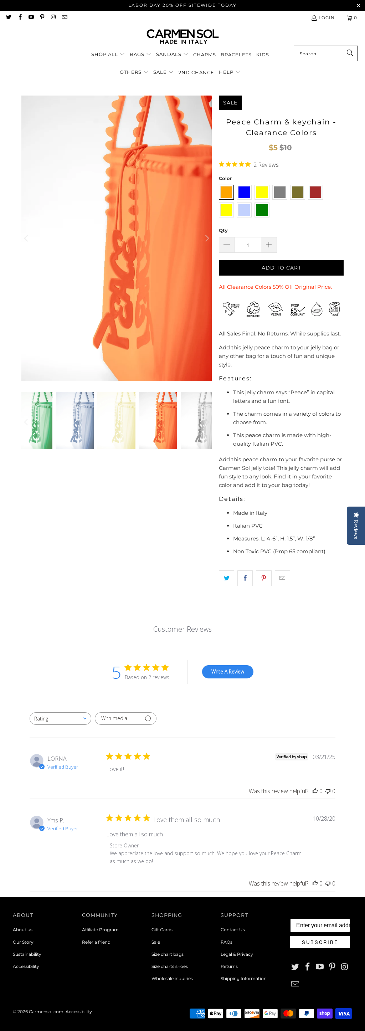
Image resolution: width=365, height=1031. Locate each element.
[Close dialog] (260, 419)
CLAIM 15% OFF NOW (182, 593)
